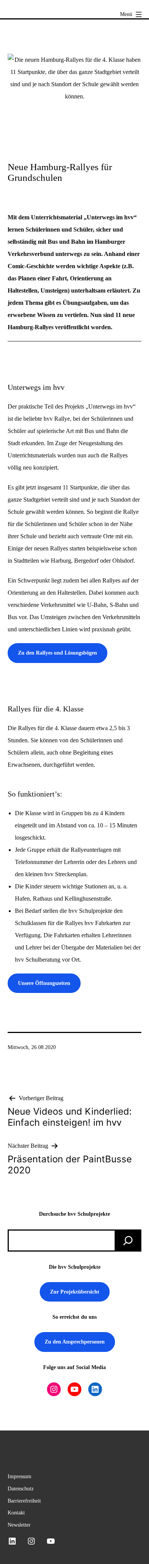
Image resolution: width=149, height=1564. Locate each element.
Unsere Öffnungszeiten (44, 983)
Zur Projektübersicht (74, 1292)
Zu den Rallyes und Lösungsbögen (57, 653)
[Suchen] (128, 1240)
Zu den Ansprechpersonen (75, 1342)
